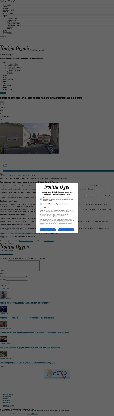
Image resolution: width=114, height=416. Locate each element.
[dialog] (57, 208)
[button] (57, 207)
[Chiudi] (76, 184)
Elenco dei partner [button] (54, 217)
